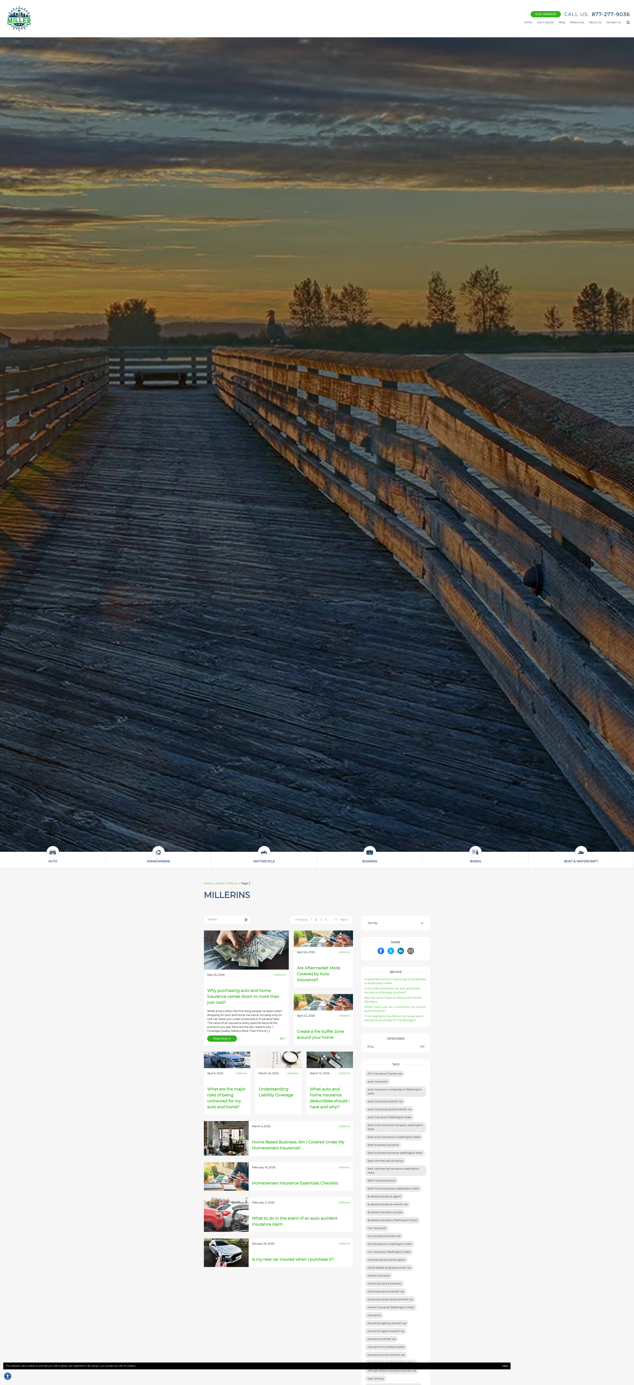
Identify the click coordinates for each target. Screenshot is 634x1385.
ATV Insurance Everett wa (385, 1073)
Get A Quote (545, 22)
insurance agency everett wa (387, 1323)
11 (336, 919)
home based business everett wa (389, 1267)
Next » (344, 919)
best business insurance (383, 1145)
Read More (221, 1038)
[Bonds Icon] (475, 855)
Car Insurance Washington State (389, 1251)
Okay (505, 1366)
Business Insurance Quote (385, 1212)
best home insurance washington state (393, 1188)
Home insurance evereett (385, 1283)
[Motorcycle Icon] (264, 855)
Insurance (374, 1315)
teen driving (376, 1378)
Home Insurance (379, 1275)
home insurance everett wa (386, 1291)
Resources (577, 22)
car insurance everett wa (384, 1236)
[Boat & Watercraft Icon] (581, 855)
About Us (595, 22)
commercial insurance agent (386, 1259)
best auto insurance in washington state (394, 1137)
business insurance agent (384, 1196)
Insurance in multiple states (386, 1347)
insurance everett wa (382, 1339)
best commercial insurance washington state (393, 1170)
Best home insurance (382, 1180)
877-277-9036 (611, 14)
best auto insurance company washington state (395, 1127)
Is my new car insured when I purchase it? (293, 1259)
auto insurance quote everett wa (389, 1109)
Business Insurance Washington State (392, 1220)
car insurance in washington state (390, 1244)
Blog (562, 22)
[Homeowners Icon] (158, 855)
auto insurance (377, 1081)
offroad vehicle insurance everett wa (392, 1370)
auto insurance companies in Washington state (395, 1091)
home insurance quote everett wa (390, 1299)
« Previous (301, 919)
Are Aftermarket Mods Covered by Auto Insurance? (318, 973)
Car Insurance (377, 1228)
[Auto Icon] (53, 855)
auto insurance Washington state (389, 1117)
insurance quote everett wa (386, 1354)
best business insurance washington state (395, 1152)
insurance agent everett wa (386, 1331)
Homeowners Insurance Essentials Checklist (295, 1183)
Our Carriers (545, 14)
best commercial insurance (385, 1160)
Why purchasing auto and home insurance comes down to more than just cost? (243, 996)
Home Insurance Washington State (391, 1307)
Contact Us (613, 22)
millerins (279, 974)
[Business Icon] (370, 855)
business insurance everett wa (387, 1204)
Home (528, 22)
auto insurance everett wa (385, 1101)
